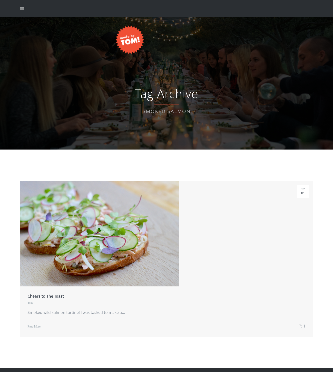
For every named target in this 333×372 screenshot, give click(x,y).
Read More (34, 326)
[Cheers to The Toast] (99, 290)
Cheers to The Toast (46, 296)
